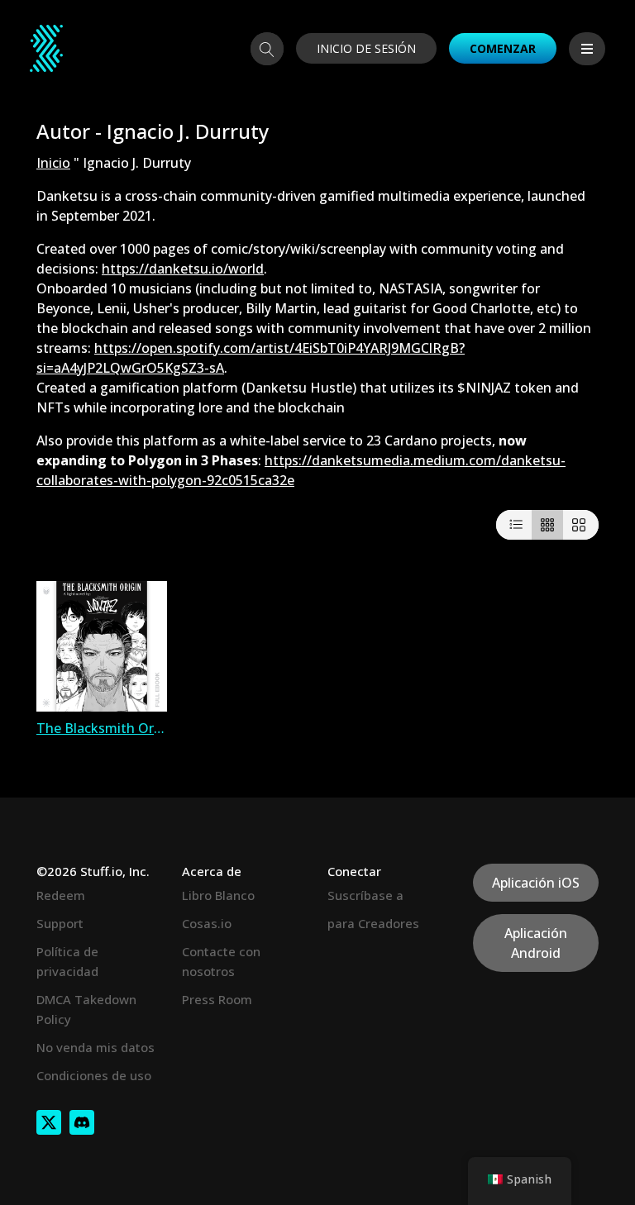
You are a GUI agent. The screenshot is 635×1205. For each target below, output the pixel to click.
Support (60, 923)
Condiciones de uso (93, 1075)
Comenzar (503, 48)
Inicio (53, 163)
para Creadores (373, 923)
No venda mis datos (95, 1047)
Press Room (217, 999)
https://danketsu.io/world (183, 269)
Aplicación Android (535, 943)
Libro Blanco (218, 895)
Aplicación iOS (536, 883)
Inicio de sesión (366, 48)
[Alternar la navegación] (587, 48)
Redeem (60, 895)
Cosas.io (207, 923)
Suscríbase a (365, 895)
